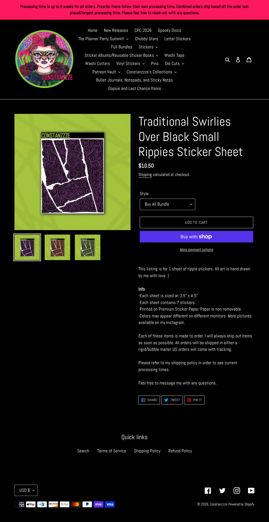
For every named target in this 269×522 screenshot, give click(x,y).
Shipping (145, 174)
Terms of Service (111, 451)
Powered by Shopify (241, 504)
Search (83, 451)
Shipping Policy (147, 451)
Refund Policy (180, 451)
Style (144, 193)
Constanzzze (218, 504)
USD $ (24, 490)
